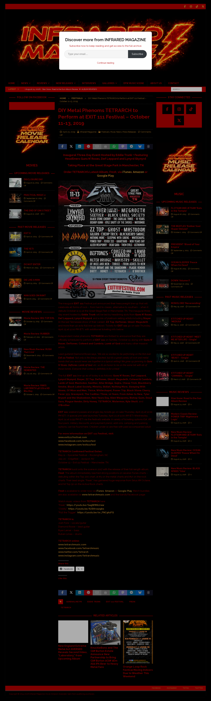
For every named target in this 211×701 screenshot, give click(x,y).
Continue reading (105, 63)
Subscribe (137, 54)
